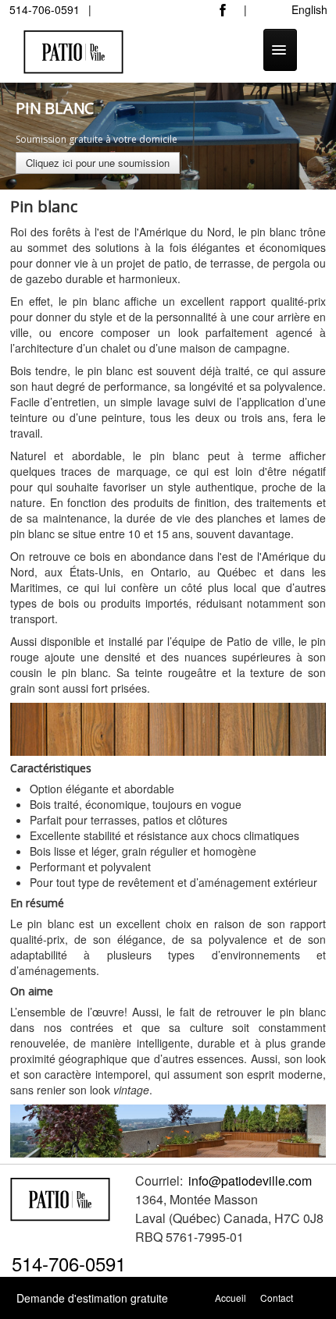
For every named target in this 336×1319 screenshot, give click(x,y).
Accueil (230, 1297)
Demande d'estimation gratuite (92, 1298)
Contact (276, 1297)
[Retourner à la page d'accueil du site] (61, 1197)
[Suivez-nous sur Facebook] (226, 14)
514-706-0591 (69, 1263)
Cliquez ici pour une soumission (98, 162)
